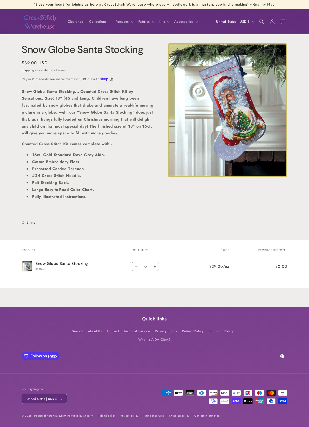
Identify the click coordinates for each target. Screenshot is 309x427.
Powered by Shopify (80, 416)
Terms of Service (137, 331)
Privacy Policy (166, 331)
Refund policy (106, 416)
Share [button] (31, 222)
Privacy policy (129, 416)
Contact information (207, 416)
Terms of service (153, 416)
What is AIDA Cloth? (154, 339)
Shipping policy (179, 416)
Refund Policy (193, 331)
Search (77, 331)
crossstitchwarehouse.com (50, 416)
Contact (113, 331)
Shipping (28, 70)
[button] (99, 21)
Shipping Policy (221, 331)
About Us (95, 331)
